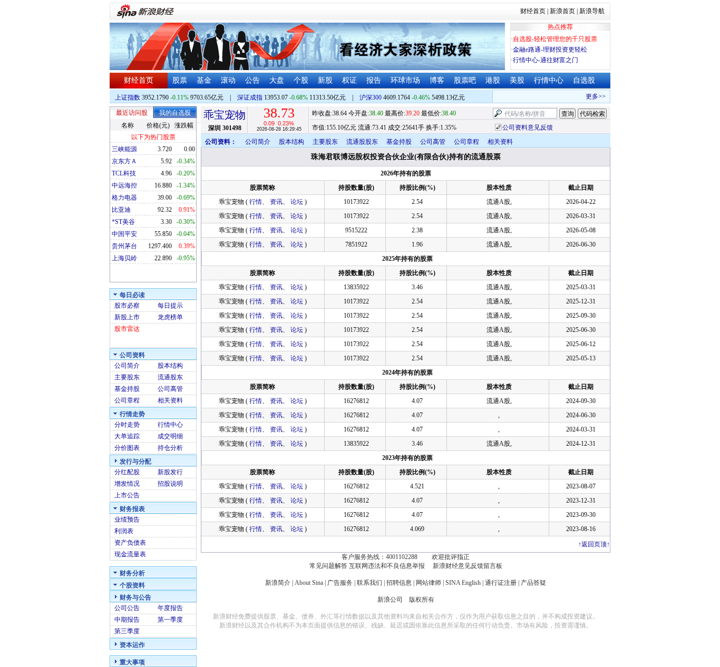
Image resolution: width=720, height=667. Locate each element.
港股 (492, 80)
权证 (349, 80)
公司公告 (127, 608)
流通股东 (170, 377)
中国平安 (124, 234)
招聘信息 (399, 582)
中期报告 (127, 619)
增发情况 (127, 483)
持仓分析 (170, 448)
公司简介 (127, 365)
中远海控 (124, 185)
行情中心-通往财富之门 (545, 60)
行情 (255, 201)
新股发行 (170, 472)
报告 (373, 80)
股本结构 (170, 365)
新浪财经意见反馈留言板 (467, 566)
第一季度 (170, 619)
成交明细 (170, 436)
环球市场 (405, 80)
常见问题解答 (328, 566)
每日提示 (170, 305)
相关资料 (170, 400)
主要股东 (127, 377)
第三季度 (127, 631)
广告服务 (340, 582)
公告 (252, 80)
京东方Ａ (124, 161)
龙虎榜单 (170, 317)
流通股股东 (362, 141)
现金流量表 (130, 554)
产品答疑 (533, 582)
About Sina (309, 582)
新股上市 (127, 317)
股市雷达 (127, 328)
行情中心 (548, 80)
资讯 (276, 201)
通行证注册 (501, 582)
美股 (517, 80)
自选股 (584, 80)
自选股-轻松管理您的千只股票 (555, 39)
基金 (204, 80)
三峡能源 (124, 149)
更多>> (591, 96)
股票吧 (465, 80)
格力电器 (124, 197)
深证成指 (249, 97)
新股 (325, 80)
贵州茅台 (124, 246)
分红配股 (127, 472)
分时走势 (127, 424)
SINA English (463, 582)
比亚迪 (121, 209)
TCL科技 (124, 173)
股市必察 (127, 305)
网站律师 (428, 582)
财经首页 (533, 11)
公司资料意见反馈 (527, 127)
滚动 (228, 80)
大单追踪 (127, 436)
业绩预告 (127, 519)
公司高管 (170, 389)
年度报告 (170, 608)
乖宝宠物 (224, 115)
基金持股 (127, 389)
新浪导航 (592, 11)
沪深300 (370, 97)
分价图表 (127, 448)
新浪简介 (277, 582)
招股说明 (170, 483)
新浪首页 (562, 11)
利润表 (123, 531)
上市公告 (127, 495)
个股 (301, 80)
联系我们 (369, 582)
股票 (179, 80)
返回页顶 (594, 544)
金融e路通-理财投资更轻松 (550, 49)
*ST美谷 (123, 221)
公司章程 (127, 400)
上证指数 (127, 97)
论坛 (296, 201)
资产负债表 (130, 542)
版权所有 (421, 599)
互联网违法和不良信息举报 (387, 566)
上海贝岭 (124, 258)
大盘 (276, 80)
